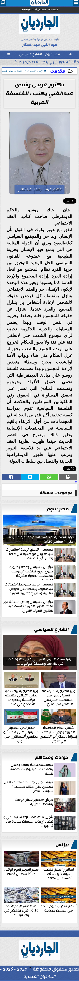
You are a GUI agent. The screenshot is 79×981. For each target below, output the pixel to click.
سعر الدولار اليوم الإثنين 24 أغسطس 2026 (21, 871)
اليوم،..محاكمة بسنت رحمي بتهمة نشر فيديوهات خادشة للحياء (31, 770)
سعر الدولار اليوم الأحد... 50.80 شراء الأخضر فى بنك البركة (21, 910)
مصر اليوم (58, 509)
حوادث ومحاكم (52, 757)
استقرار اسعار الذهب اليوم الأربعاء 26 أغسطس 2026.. (58, 874)
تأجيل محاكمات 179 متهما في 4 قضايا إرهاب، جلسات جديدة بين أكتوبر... (28, 822)
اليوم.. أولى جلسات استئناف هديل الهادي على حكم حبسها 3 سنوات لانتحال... (28, 787)
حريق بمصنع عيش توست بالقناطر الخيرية (34, 802)
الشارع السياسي (51, 629)
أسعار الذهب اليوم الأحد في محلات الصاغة (58, 908)
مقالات (57, 71)
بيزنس (62, 845)
